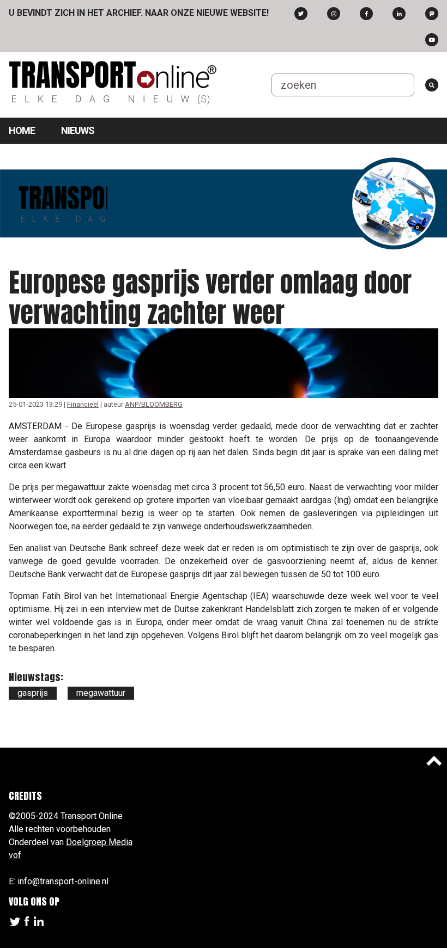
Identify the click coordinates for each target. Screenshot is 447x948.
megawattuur (100, 693)
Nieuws (77, 130)
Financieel (83, 404)
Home (22, 130)
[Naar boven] (434, 761)
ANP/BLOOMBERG (154, 404)
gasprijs (32, 693)
